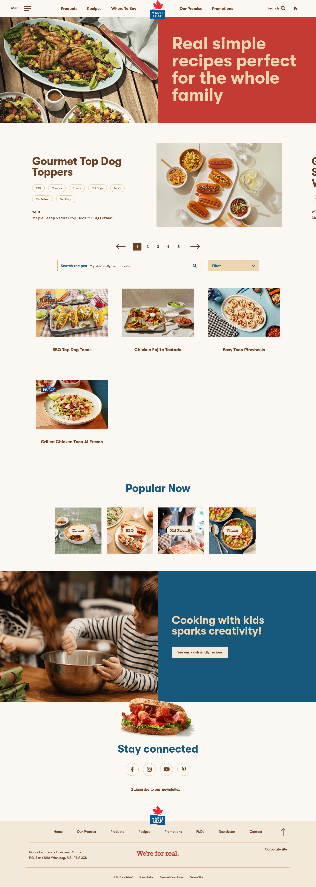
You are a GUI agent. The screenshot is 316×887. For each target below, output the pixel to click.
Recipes (94, 8)
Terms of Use (196, 877)
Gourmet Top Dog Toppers (77, 166)
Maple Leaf (42, 199)
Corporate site (276, 849)
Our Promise (191, 8)
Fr (296, 8)
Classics (57, 188)
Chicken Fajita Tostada (157, 349)
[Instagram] (149, 769)
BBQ (38, 188)
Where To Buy (123, 8)
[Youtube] (166, 769)
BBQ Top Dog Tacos (72, 349)
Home (58, 832)
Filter (216, 265)
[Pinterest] (184, 769)
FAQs (200, 832)
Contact (256, 832)
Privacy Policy (146, 877)
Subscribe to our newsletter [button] (155, 789)
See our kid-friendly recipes (199, 652)
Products (69, 8)
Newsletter (227, 832)
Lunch (117, 188)
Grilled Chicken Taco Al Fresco (72, 441)
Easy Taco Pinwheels (244, 349)
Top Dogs (66, 199)
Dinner (77, 188)
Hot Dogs (97, 188)
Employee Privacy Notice (171, 877)
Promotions (222, 8)
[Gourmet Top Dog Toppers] (220, 185)
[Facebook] (132, 769)
